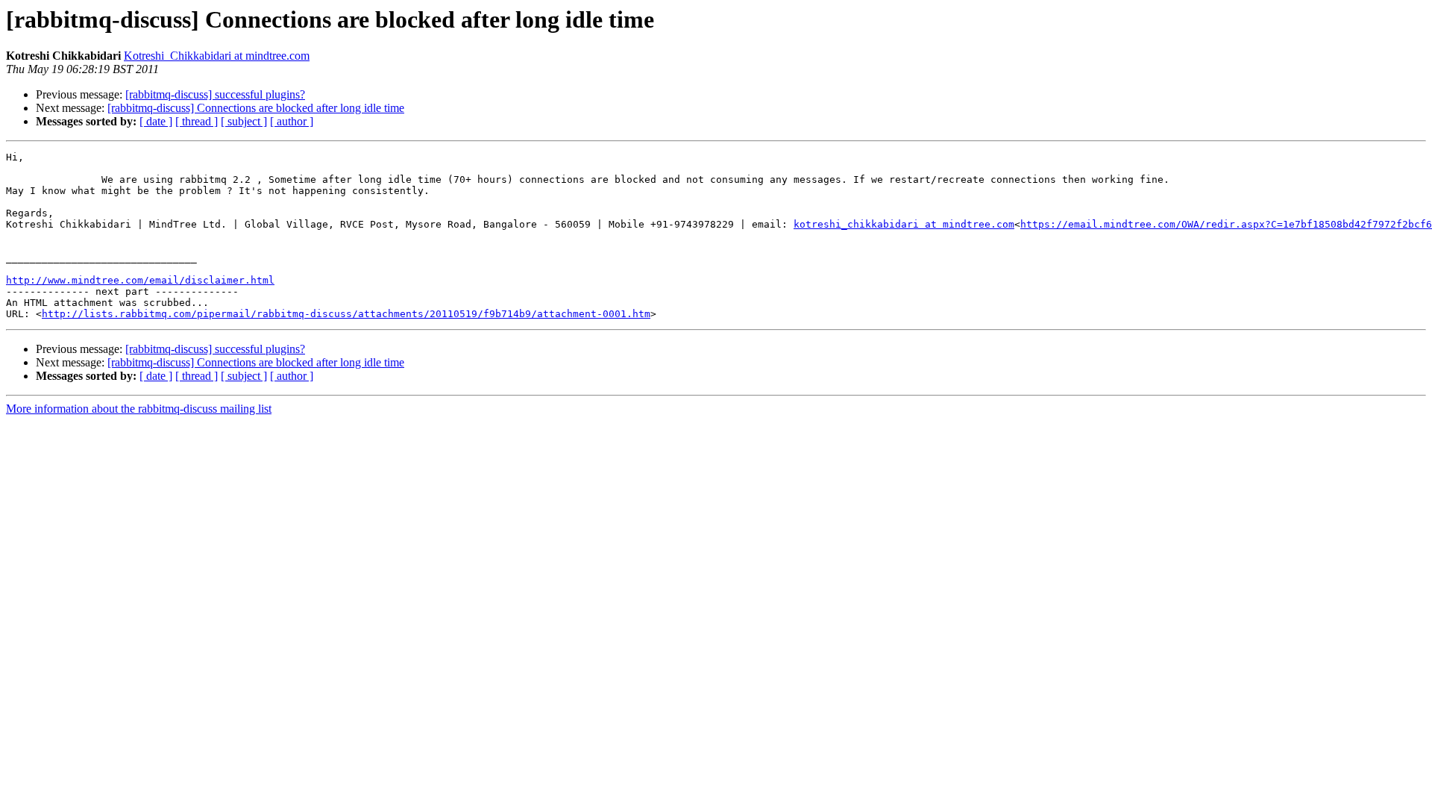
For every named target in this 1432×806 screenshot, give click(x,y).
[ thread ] (196, 121)
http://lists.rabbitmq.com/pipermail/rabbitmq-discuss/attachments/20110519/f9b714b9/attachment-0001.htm (346, 313)
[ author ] (291, 121)
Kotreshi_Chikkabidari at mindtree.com (217, 55)
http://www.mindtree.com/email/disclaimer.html (140, 280)
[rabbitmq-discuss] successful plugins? (215, 94)
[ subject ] (244, 121)
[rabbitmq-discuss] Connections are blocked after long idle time (255, 107)
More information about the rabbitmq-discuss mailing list (138, 408)
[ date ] (155, 121)
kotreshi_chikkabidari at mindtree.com (904, 224)
